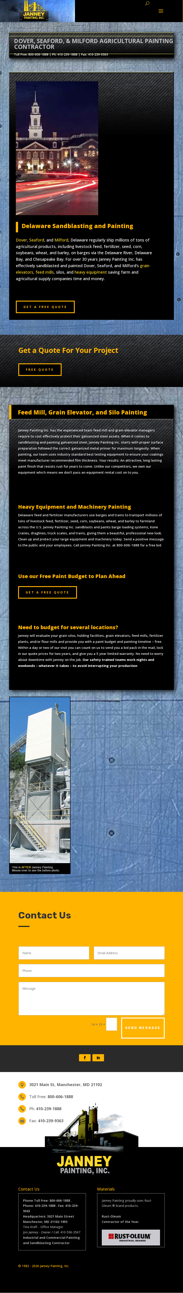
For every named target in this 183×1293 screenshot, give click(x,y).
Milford (61, 240)
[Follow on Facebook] (85, 1057)
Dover (21, 240)
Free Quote (40, 369)
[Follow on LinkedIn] (98, 1057)
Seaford (36, 240)
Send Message (143, 1028)
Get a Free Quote (45, 307)
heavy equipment (91, 272)
